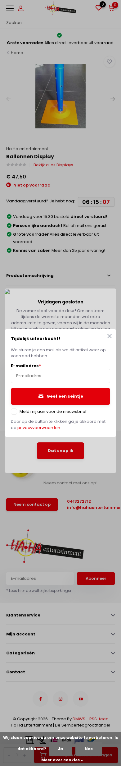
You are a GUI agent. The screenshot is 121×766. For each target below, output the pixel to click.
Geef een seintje (65, 396)
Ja (60, 748)
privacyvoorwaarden (38, 428)
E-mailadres (26, 366)
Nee (89, 748)
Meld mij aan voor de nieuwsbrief (53, 411)
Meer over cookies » (62, 760)
